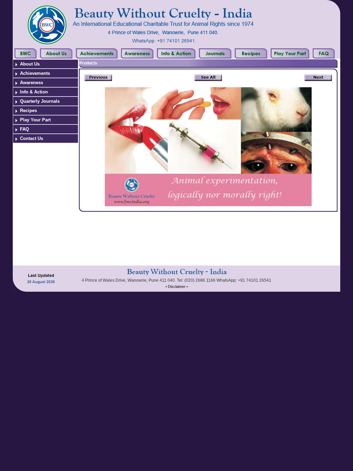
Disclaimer (176, 286)
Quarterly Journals (40, 101)
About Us (30, 64)
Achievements (35, 73)
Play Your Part (35, 119)
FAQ (24, 129)
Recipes (28, 110)
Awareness (31, 82)
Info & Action (34, 91)
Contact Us (31, 138)
